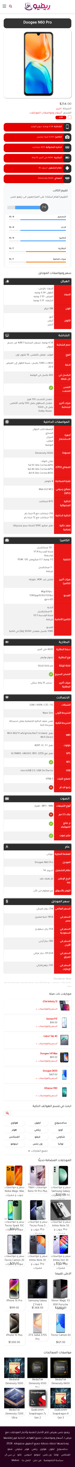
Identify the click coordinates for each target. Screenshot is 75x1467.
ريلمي (37, 1130)
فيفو (37, 1137)
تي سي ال (10, 1455)
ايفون (38, 1123)
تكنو (19, 1455)
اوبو (60, 1130)
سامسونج (61, 1123)
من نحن (37, 1460)
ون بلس (37, 1144)
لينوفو (14, 1144)
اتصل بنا (26, 1460)
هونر (14, 1130)
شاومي (61, 1137)
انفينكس (14, 1137)
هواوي (14, 1123)
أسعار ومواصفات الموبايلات (45, 113)
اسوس (28, 1455)
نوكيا (60, 1144)
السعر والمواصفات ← (46, 1009)
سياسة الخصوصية (53, 1460)
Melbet (15, 1460)
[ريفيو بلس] (37, 6)
